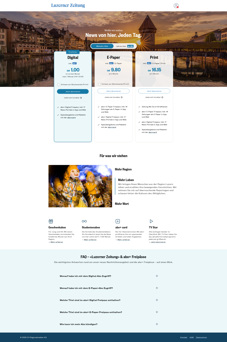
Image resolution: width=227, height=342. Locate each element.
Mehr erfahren (57, 242)
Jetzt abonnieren (158, 242)
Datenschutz (201, 337)
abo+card (71, 117)
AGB (192, 337)
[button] (147, 169)
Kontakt (183, 337)
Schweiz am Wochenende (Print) (74, 84)
